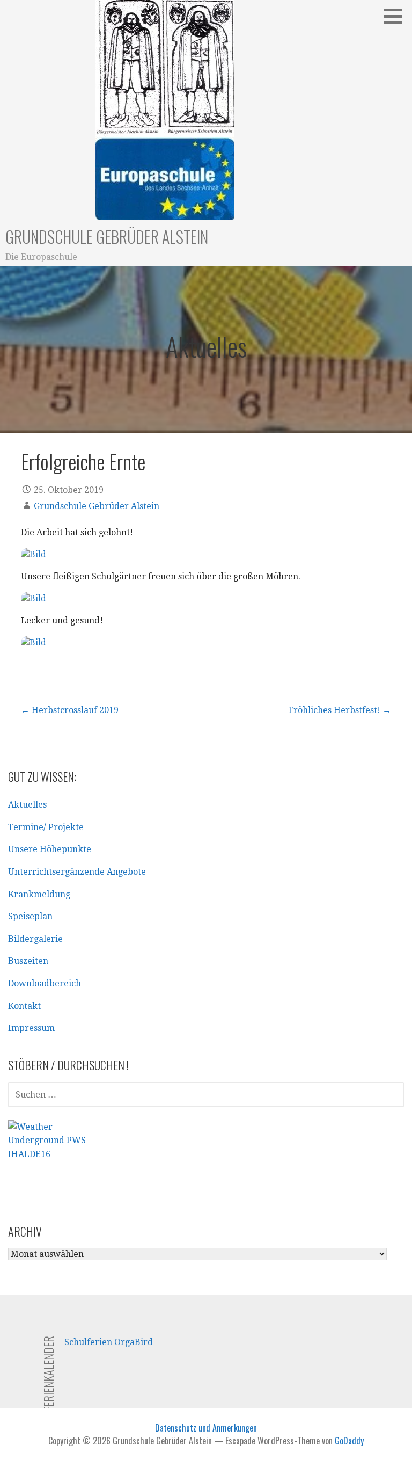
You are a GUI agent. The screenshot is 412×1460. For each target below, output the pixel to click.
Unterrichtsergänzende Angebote (77, 872)
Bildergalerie (35, 939)
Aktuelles (27, 805)
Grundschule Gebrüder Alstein (106, 236)
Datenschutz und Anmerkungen (206, 1427)
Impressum (31, 1028)
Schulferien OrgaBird (108, 1342)
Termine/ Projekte (46, 827)
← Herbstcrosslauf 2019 (70, 710)
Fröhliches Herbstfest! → (340, 710)
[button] (396, 16)
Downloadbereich (44, 983)
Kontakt (24, 1006)
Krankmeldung (39, 894)
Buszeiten (28, 961)
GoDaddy (349, 1440)
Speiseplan (30, 916)
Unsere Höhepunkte (49, 849)
